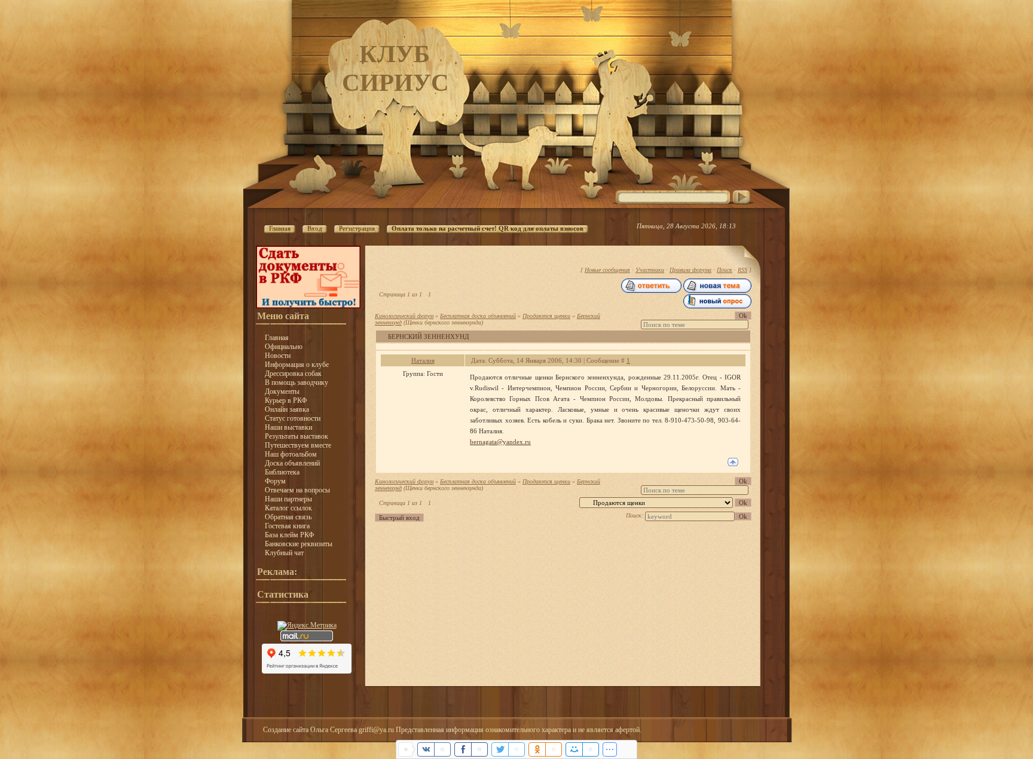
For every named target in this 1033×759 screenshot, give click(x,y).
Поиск (724, 270)
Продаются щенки (546, 316)
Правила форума (690, 270)
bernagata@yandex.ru (500, 441)
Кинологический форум (404, 316)
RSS (742, 270)
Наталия (423, 360)
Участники (649, 270)
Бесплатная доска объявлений (478, 316)
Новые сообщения (607, 270)
